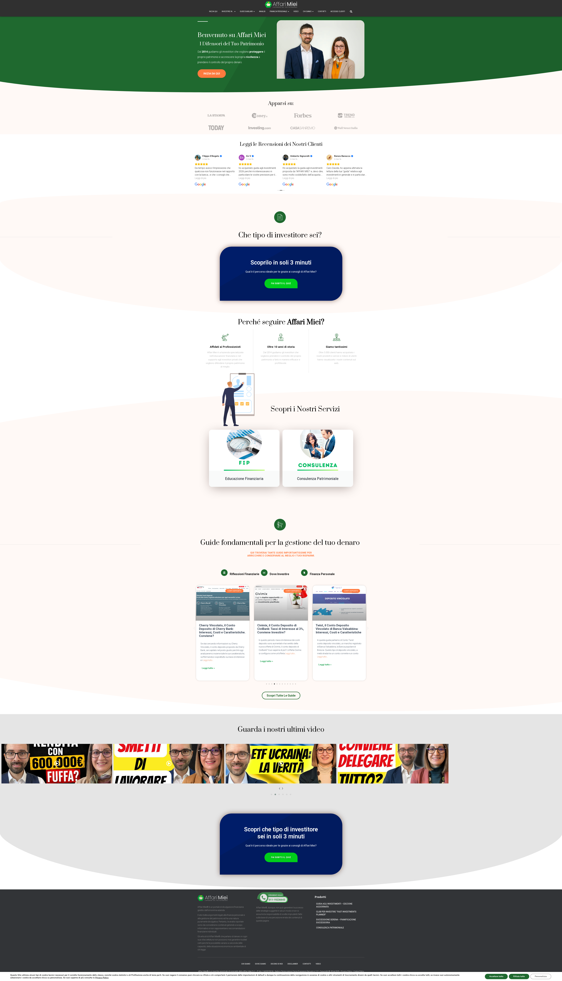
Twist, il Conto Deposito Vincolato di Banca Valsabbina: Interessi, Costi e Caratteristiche (280, 629)
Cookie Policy (358, 971)
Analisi (262, 11)
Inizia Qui (213, 11)
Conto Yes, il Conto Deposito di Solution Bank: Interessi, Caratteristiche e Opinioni (337, 629)
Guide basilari (246, 11)
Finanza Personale (279, 11)
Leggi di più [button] (200, 178)
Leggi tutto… (232, 653)
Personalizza (541, 976)
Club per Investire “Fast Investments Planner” (336, 913)
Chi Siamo (307, 11)
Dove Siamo (260, 964)
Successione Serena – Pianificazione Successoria (336, 921)
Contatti (322, 11)
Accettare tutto (496, 976)
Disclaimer (293, 964)
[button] (212, 73)
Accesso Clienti (337, 11)
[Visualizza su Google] (198, 157)
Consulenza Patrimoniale (330, 927)
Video (296, 11)
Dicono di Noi (277, 964)
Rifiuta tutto (519, 976)
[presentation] (279, 788)
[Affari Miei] (281, 4)
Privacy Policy (346, 971)
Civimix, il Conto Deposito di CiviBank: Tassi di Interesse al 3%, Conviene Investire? (222, 629)
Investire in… (228, 11)
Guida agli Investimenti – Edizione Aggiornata (334, 905)
